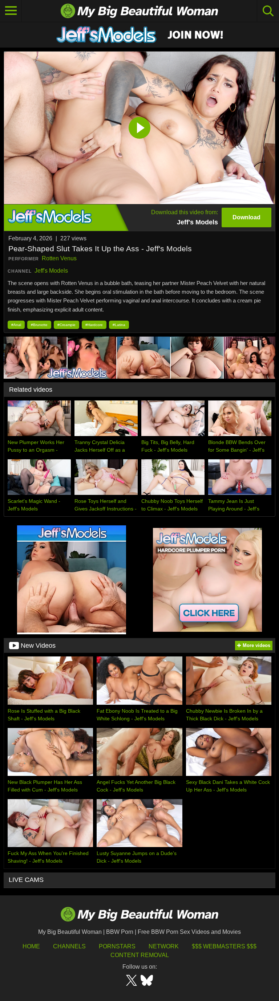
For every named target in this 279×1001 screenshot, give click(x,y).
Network (164, 946)
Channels (69, 946)
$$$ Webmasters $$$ (224, 946)
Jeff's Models (51, 271)
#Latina (119, 325)
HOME (31, 946)
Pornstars (117, 946)
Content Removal (139, 955)
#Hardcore (94, 325)
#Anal (16, 325)
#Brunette (39, 325)
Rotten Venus (59, 258)
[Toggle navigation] (11, 11)
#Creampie (66, 325)
